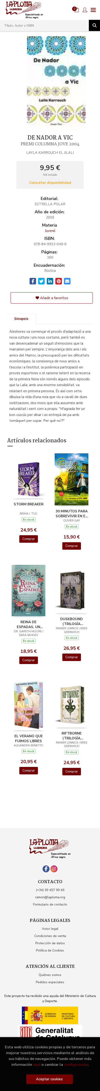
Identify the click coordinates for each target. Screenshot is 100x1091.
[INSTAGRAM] (53, 868)
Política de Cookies (50, 950)
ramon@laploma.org (50, 897)
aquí (36, 1064)
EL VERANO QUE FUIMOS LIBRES (28, 738)
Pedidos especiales (50, 982)
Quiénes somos (50, 975)
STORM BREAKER (28, 504)
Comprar (28, 539)
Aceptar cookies (49, 1079)
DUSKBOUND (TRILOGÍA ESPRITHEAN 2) (71, 621)
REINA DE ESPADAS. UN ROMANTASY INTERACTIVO (29, 624)
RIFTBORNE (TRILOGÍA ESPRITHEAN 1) (71, 735)
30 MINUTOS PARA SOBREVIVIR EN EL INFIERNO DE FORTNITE (72, 513)
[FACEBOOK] (46, 868)
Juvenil (50, 230)
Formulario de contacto (50, 904)
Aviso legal (50, 929)
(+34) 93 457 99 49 (50, 890)
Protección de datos (50, 943)
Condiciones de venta (50, 936)
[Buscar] (94, 25)
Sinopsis (21, 318)
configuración (76, 1064)
